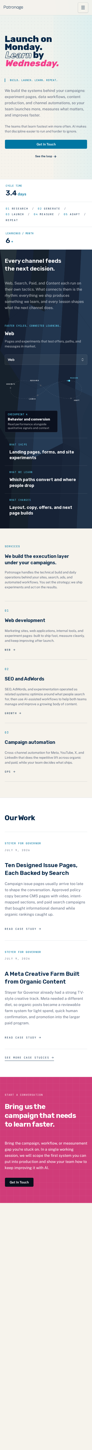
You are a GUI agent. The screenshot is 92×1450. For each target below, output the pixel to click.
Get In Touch (46, 144)
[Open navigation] (83, 7)
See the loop (43, 156)
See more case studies (27, 1057)
